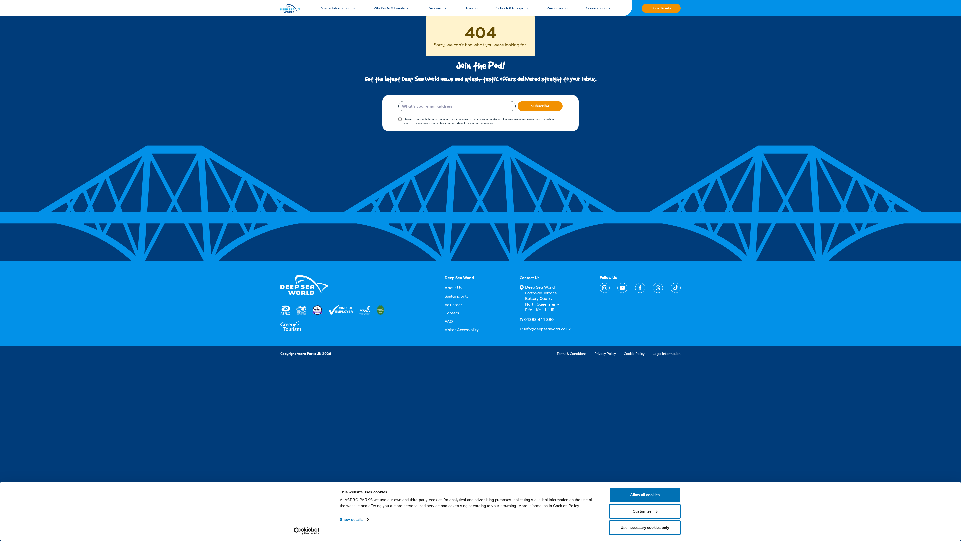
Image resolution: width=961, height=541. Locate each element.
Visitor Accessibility (462, 329)
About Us (453, 287)
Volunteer (453, 304)
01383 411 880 (537, 319)
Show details (351, 519)
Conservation (596, 8)
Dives (468, 8)
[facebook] (640, 288)
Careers (452, 313)
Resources (555, 8)
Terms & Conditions (571, 354)
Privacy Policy (605, 354)
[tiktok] (676, 288)
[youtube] (622, 288)
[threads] (658, 288)
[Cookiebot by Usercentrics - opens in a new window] (307, 531)
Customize (642, 511)
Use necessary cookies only (645, 527)
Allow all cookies (645, 495)
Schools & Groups (509, 8)
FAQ (449, 321)
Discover (434, 8)
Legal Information (667, 354)
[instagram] (605, 288)
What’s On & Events (389, 8)
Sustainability (457, 296)
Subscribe (540, 105)
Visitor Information (335, 8)
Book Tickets (661, 8)
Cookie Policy (634, 354)
